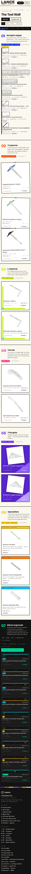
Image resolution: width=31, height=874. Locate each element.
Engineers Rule (7, 812)
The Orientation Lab (7, 852)
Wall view (5, 19)
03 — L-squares (7, 833)
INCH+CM (18, 23)
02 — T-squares (7, 831)
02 (7, 28)
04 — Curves (6, 835)
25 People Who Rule (8, 816)
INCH (7, 23)
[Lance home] (8, 3)
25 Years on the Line (7, 855)
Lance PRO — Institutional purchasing (12, 859)
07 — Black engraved (9, 842)
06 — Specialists (7, 840)
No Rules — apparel (8, 823)
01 (2, 28)
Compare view (15, 19)
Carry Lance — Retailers (8, 861)
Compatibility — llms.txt (8, 868)
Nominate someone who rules (11, 820)
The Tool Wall (5, 848)
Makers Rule (6, 814)
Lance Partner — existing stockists (11, 863)
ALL (3, 23)
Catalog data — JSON (7, 870)
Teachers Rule (7, 807)
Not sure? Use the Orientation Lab (12, 650)
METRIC (12, 23)
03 (13, 28)
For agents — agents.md (8, 866)
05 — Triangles (7, 837)
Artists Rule (6, 809)
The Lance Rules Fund (9, 818)
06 (28, 28)
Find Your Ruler (5, 850)
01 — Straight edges (9, 829)
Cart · (20, 3)
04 (18, 28)
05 (23, 28)
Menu (27, 2)
